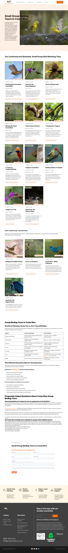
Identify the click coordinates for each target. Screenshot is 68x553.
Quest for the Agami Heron (10, 301)
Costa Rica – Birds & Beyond (51, 262)
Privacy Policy (57, 548)
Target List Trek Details (10, 224)
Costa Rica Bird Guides (22, 522)
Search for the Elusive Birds (30, 210)
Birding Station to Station (53, 167)
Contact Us (59, 2)
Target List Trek (11, 209)
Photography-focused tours (11, 408)
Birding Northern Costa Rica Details (12, 140)
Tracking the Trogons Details (50, 140)
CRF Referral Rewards (22, 532)
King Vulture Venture (33, 126)
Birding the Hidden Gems (14, 261)
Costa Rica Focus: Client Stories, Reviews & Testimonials (22, 527)
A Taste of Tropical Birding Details (12, 182)
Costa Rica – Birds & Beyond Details (52, 274)
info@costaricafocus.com (13, 541)
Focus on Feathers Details (30, 274)
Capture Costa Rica (32, 167)
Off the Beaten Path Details (50, 99)
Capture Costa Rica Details (30, 182)
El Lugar (5, 522)
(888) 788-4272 (53, 3)
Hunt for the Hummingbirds (31, 85)
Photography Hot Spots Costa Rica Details (13, 99)
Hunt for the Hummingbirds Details (32, 99)
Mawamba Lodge (7, 521)
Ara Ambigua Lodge (7, 524)
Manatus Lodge (6, 519)
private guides (47, 355)
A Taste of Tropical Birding (11, 168)
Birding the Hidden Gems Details (11, 274)
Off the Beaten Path (52, 84)
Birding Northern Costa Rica (11, 127)
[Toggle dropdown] (49, 2)
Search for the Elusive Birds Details (32, 224)
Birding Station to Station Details (51, 182)
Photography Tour (15, 369)
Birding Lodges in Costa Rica (21, 520)
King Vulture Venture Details (31, 140)
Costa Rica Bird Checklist (22, 530)
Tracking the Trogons (52, 126)
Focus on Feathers (32, 261)
